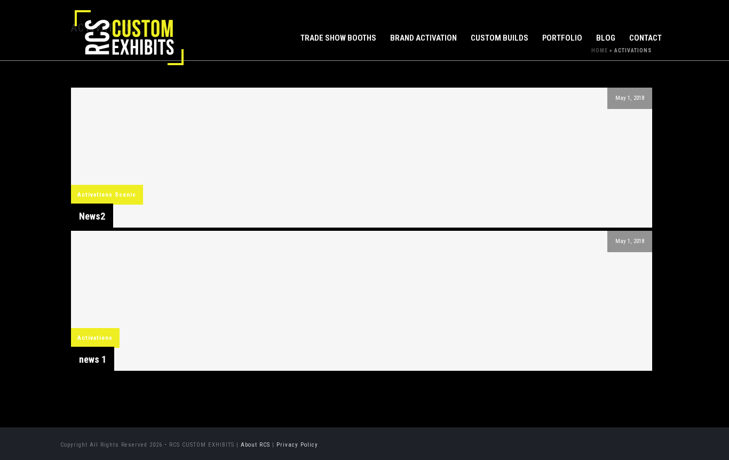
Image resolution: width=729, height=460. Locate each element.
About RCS (255, 444)
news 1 (92, 359)
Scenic (125, 194)
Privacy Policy (297, 444)
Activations (95, 194)
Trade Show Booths (338, 38)
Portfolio (562, 38)
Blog (605, 38)
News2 (92, 216)
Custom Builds (499, 38)
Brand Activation (423, 38)
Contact (645, 38)
